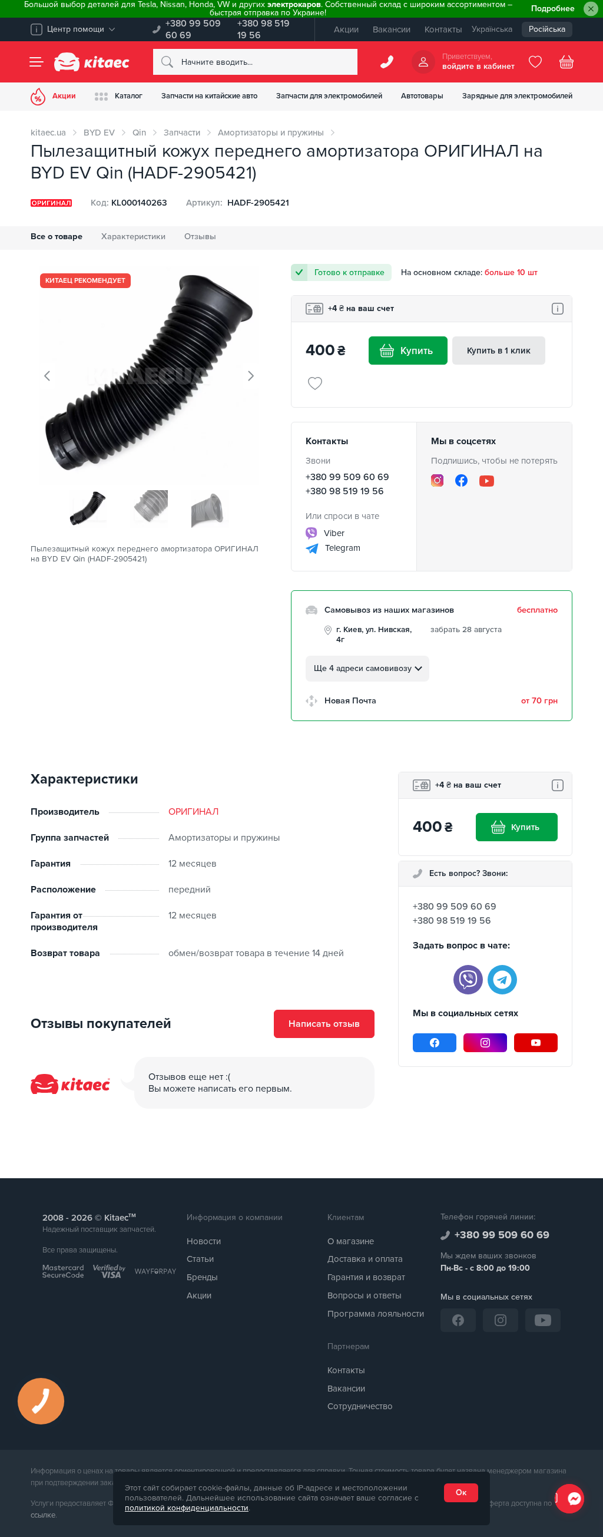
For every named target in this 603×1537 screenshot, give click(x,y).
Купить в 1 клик (499, 350)
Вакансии (391, 29)
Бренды (202, 1277)
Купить (416, 351)
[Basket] (566, 61)
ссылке (43, 1515)
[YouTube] (486, 481)
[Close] (591, 9)
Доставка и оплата (365, 1259)
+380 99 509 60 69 (193, 29)
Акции (346, 29)
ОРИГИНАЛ (193, 812)
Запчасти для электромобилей (329, 96)
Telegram (341, 548)
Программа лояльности (375, 1313)
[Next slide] (250, 376)
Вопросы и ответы (364, 1295)
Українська (492, 29)
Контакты (443, 29)
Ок (461, 1493)
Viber (333, 532)
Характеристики (133, 237)
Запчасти (182, 132)
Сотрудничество (360, 1406)
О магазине (350, 1241)
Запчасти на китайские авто (209, 96)
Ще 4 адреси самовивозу (363, 668)
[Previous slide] (47, 376)
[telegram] (502, 979)
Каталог (129, 96)
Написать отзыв (324, 1024)
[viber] (468, 979)
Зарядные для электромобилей (517, 96)
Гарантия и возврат (366, 1277)
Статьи (200, 1259)
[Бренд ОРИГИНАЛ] (51, 203)
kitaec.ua (48, 132)
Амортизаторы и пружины (271, 132)
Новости (204, 1241)
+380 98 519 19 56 (263, 29)
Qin (139, 132)
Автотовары (422, 96)
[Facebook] (461, 480)
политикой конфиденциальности (187, 1508)
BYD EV (99, 132)
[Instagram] (437, 480)
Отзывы (200, 237)
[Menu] (36, 61)
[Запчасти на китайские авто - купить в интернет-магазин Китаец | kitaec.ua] (92, 61)
